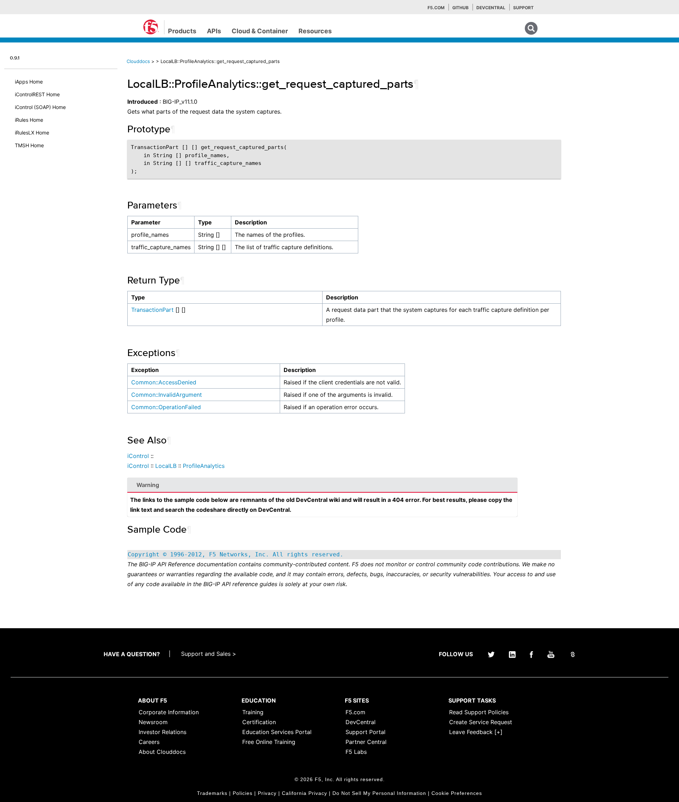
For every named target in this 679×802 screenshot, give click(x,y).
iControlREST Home (37, 94)
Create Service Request (480, 722)
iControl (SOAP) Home (40, 107)
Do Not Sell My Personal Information (379, 793)
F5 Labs (356, 751)
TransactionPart (152, 309)
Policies (243, 793)
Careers (149, 741)
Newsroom (153, 722)
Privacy (267, 793)
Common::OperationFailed (166, 407)
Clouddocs (138, 61)
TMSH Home (29, 145)
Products (182, 31)
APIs (214, 31)
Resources (315, 31)
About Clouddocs (162, 751)
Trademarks (212, 793)
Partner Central (366, 741)
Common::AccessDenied (163, 382)
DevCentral (361, 722)
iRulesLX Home (32, 133)
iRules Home (29, 120)
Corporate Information (169, 712)
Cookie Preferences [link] (456, 793)
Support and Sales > (208, 653)
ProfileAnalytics (204, 465)
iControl (138, 455)
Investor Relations (162, 731)
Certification (259, 722)
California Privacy (304, 793)
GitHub (460, 7)
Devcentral (490, 7)
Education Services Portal (277, 731)
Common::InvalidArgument (166, 394)
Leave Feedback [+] (476, 731)
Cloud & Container (260, 31)
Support (523, 7)
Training (252, 712)
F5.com (436, 7)
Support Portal (365, 731)
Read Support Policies (479, 712)
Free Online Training (268, 741)
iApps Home (29, 82)
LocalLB (165, 465)
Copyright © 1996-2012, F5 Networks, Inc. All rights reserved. (235, 554)
